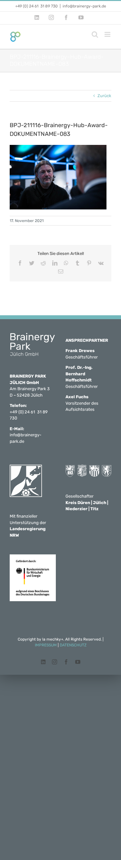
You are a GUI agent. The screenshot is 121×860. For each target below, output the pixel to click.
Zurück (104, 95)
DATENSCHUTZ (73, 645)
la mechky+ (52, 639)
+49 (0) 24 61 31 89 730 (36, 6)
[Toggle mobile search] (95, 34)
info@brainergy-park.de (84, 6)
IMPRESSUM (46, 645)
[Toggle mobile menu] (108, 34)
